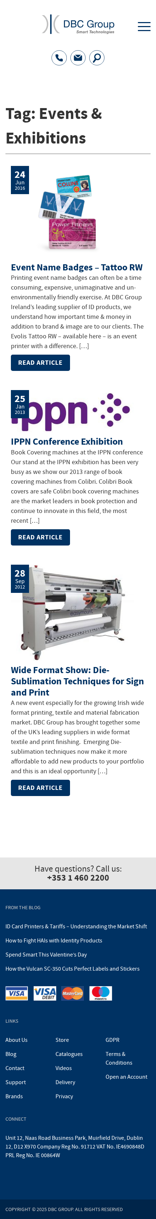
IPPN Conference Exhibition (67, 441)
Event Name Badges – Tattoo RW (77, 267)
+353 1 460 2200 (78, 877)
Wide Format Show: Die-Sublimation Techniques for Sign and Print (77, 681)
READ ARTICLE (40, 362)
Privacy (64, 1096)
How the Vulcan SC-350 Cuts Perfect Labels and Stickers (72, 968)
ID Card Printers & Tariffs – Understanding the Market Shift (76, 926)
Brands (14, 1096)
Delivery (65, 1082)
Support (15, 1082)
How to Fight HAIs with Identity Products (53, 940)
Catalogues (69, 1054)
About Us (16, 1040)
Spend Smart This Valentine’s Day (46, 954)
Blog (10, 1054)
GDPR (112, 1040)
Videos (64, 1068)
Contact (14, 1068)
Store (62, 1040)
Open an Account (126, 1077)
